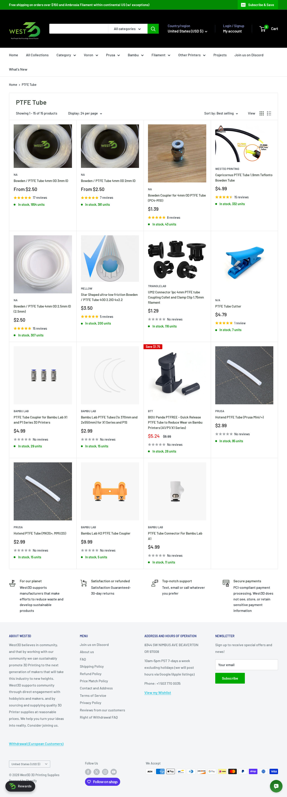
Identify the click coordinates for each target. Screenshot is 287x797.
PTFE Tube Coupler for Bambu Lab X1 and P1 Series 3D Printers (40, 419)
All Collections (37, 55)
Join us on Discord (249, 55)
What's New (18, 69)
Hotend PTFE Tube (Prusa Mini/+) (239, 417)
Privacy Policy (90, 702)
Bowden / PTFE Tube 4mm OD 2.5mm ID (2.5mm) (42, 308)
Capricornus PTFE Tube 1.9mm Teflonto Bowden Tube (243, 177)
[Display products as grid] (262, 113)
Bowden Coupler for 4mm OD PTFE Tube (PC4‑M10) (177, 197)
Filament (158, 55)
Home (13, 55)
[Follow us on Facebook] (88, 772)
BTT (150, 411)
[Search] (153, 29)
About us (87, 652)
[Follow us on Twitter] (96, 772)
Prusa (110, 55)
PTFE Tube (29, 85)
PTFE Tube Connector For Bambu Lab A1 (175, 535)
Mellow (86, 288)
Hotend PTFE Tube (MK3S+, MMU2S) (40, 533)
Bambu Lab (21, 411)
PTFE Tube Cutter (228, 306)
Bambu (133, 55)
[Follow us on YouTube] (114, 772)
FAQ (83, 659)
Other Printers (189, 55)
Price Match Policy (94, 681)
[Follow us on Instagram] (105, 772)
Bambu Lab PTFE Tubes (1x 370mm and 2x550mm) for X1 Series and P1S (109, 419)
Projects (220, 55)
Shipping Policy (92, 666)
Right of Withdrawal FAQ (99, 717)
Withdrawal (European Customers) (36, 743)
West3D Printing (227, 169)
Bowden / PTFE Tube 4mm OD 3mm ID (41, 181)
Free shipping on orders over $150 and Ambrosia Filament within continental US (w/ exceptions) (79, 5)
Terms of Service (93, 695)
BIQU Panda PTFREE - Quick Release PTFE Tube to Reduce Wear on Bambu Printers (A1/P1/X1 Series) (175, 422)
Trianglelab (157, 286)
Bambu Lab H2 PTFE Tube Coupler (105, 533)
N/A (217, 300)
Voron (88, 55)
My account (232, 31)
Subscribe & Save (261, 5)
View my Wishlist (157, 692)
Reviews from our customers (102, 710)
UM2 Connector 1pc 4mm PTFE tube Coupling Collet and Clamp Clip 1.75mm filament (176, 297)
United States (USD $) (25, 764)
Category (64, 55)
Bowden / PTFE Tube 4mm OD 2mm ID (108, 181)
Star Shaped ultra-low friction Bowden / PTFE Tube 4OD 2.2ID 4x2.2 (109, 297)
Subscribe (230, 678)
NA (15, 174)
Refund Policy (91, 673)
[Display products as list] (269, 113)
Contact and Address (96, 688)
